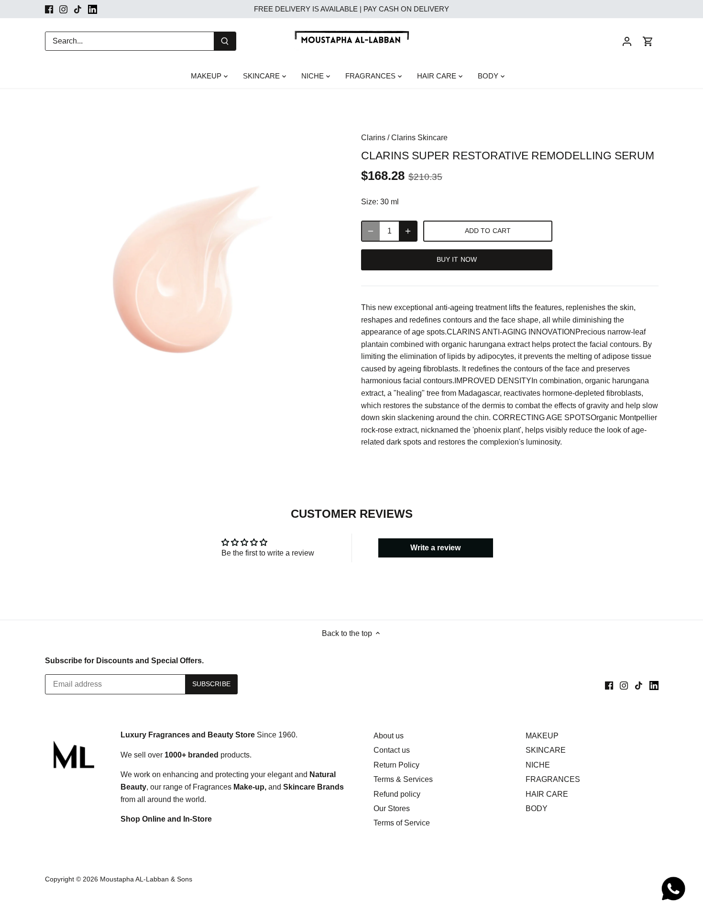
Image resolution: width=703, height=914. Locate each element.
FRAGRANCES (553, 779)
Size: (369, 202)
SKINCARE (546, 750)
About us (388, 736)
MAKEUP (542, 736)
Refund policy (396, 794)
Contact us (391, 750)
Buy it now (457, 259)
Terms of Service (401, 823)
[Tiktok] (78, 9)
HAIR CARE (547, 794)
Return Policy (396, 765)
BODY (537, 808)
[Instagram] (63, 9)
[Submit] (225, 41)
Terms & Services (403, 779)
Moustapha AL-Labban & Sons (146, 879)
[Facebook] (49, 9)
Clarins (373, 138)
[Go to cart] (648, 41)
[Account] (626, 41)
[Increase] (408, 231)
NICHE (538, 765)
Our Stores (391, 808)
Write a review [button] (435, 548)
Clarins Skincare (419, 138)
